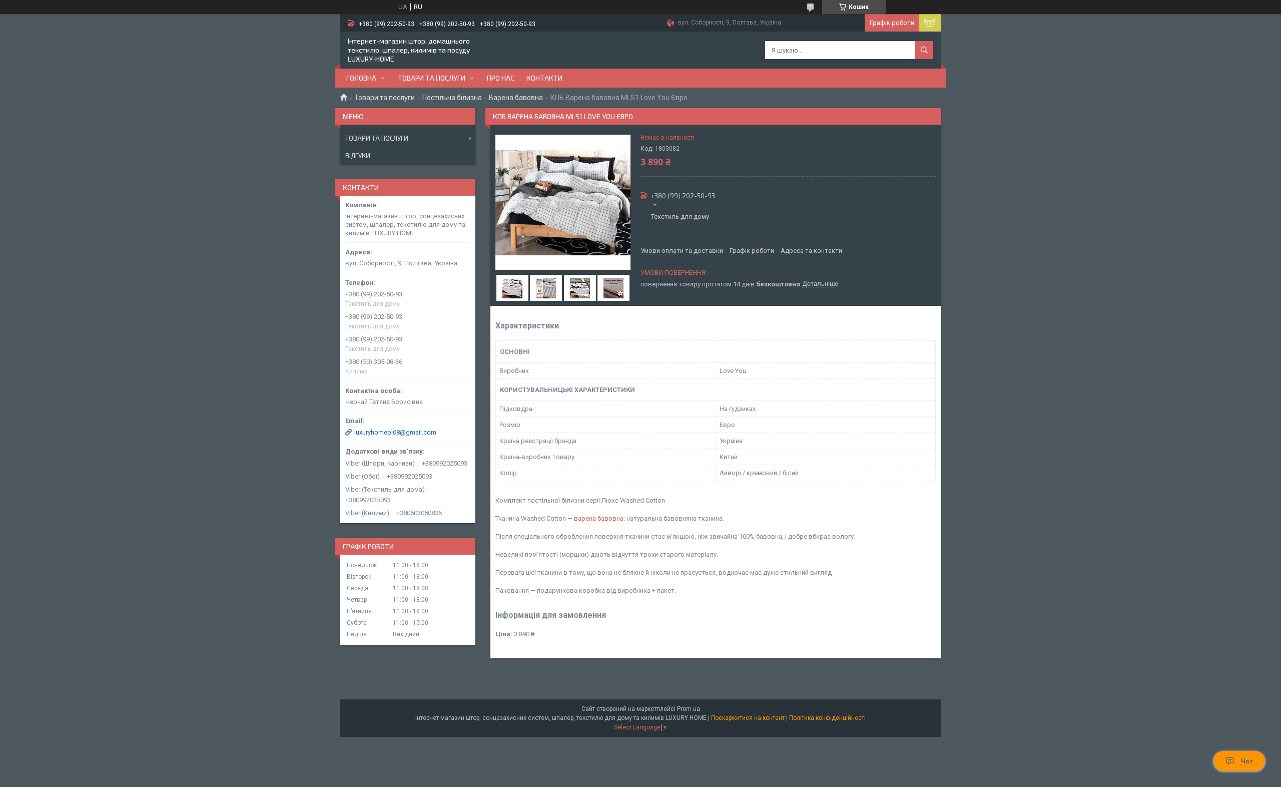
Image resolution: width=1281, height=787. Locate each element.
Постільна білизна (452, 98)
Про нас (500, 78)
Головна (361, 78)
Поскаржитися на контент (748, 717)
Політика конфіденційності (827, 717)
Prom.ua (688, 708)
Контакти (544, 78)
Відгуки (357, 156)
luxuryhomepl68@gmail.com (395, 432)
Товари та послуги (431, 78)
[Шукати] (924, 50)
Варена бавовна (516, 98)
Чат (1246, 761)
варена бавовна (598, 518)
